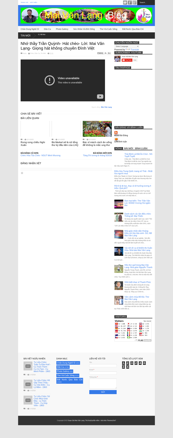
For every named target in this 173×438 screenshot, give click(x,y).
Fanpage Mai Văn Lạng (130, 3)
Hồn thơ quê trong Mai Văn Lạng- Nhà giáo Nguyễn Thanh (138, 266)
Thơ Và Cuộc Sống (108, 29)
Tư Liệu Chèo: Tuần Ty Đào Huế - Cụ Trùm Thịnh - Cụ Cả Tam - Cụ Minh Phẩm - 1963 (42, 366)
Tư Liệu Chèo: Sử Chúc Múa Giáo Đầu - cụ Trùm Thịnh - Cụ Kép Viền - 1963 (42, 401)
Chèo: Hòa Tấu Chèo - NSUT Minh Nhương (40, 155)
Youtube (125, 3)
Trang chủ (24, 2)
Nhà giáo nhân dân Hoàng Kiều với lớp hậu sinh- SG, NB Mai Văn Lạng (138, 233)
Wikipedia (134, 3)
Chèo (32, 53)
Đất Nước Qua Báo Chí (132, 29)
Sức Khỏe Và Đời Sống (84, 29)
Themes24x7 (111, 420)
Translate (135, 50)
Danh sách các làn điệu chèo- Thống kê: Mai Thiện (137, 215)
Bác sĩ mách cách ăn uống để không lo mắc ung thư (97, 143)
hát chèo (104, 420)
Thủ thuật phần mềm (92, 420)
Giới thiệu (33, 2)
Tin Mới (26, 35)
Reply (24, 53)
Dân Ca (47, 29)
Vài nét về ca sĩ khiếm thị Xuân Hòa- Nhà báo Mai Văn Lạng (138, 249)
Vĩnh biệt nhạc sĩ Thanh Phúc (137, 282)
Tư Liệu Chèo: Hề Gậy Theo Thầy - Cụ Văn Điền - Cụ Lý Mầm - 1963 (42, 383)
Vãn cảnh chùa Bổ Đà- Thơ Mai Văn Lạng (136, 298)
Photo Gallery (62, 29)
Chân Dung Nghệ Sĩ (30, 29)
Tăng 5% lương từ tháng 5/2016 (97, 155)
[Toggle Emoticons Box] (22, 173)
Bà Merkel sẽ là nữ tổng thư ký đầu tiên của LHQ (65, 143)
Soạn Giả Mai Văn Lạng (76, 420)
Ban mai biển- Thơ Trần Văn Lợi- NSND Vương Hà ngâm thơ (137, 203)
